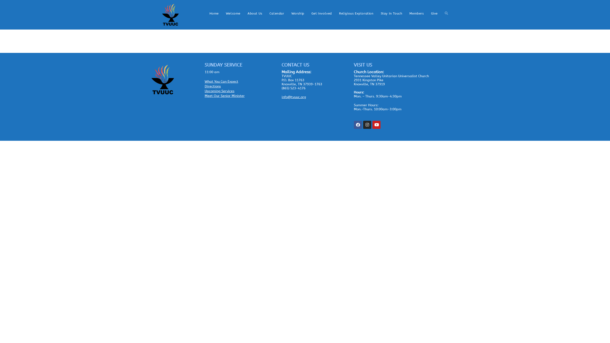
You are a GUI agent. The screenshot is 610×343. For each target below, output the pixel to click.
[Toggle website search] (446, 13)
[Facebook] (358, 125)
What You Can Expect (221, 82)
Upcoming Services (219, 91)
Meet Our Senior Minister (225, 96)
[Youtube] (376, 125)
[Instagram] (367, 125)
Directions (213, 86)
